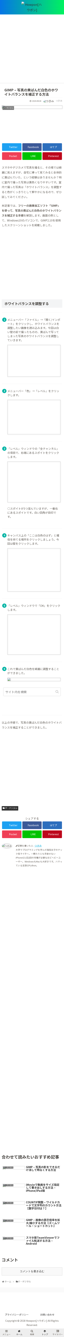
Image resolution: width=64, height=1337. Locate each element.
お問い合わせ (47, 1314)
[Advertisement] (32, 50)
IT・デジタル (11, 808)
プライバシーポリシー (17, 1314)
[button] (57, 692)
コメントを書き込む (32, 1271)
